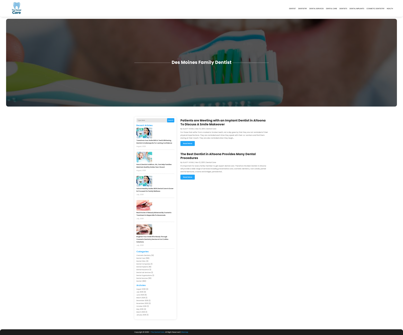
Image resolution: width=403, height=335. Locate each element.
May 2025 (139, 309)
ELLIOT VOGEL (188, 129)
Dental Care (331, 8)
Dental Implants (356, 8)
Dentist (292, 8)
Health (390, 8)
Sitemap (184, 332)
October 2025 (141, 306)
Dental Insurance (142, 270)
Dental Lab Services (143, 272)
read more (187, 143)
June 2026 (140, 295)
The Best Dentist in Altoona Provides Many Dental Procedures (218, 156)
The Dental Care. (158, 332)
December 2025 (142, 300)
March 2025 (140, 312)
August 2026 (141, 289)
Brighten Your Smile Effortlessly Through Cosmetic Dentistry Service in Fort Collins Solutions (152, 239)
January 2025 (141, 315)
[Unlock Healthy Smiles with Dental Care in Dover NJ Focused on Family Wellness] (144, 181)
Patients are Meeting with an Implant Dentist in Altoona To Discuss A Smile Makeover (223, 122)
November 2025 (142, 303)
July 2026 (139, 292)
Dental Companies (143, 264)
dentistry (302, 8)
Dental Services (316, 8)
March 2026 (140, 298)
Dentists (343, 8)
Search (170, 120)
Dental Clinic (141, 261)
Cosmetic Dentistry (375, 8)
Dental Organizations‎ (144, 275)
